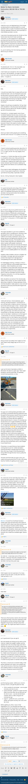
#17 (26, 601)
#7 (26, 229)
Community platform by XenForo (13, 782)
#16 (26, 589)
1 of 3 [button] (9, 761)
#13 (26, 518)
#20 (26, 742)
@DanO (3, 521)
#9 (26, 338)
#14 (26, 546)
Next (14, 761)
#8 (26, 298)
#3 (26, 86)
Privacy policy (13, 779)
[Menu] (2, 1)
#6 (26, 207)
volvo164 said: (5, 359)
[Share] (24, 23)
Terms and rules (4, 779)
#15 (26, 570)
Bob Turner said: (5, 549)
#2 (26, 64)
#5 (26, 185)
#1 (26, 23)
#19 (26, 680)
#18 (26, 635)
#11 (26, 409)
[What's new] (26, 1)
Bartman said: (5, 604)
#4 (26, 145)
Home (21, 779)
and (8, 346)
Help (18, 779)
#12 (26, 475)
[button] (1, 777)
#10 (26, 356)
